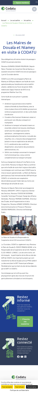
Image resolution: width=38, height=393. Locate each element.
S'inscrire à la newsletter (25, 321)
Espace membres (22, 3)
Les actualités (15, 20)
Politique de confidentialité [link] (19, 390)
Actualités (27, 20)
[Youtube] (22, 357)
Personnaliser (32, 387)
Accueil (3, 20)
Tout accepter (7, 387)
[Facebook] (18, 357)
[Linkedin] (25, 357)
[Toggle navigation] (34, 9)
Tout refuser (19, 387)
